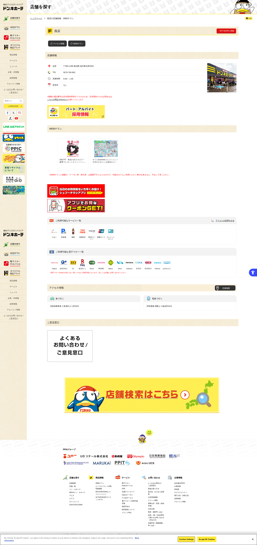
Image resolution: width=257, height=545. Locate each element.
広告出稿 (151, 509)
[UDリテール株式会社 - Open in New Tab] (94, 458)
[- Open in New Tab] (76, 196)
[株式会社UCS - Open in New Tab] (145, 464)
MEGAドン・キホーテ (77, 492)
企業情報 (178, 478)
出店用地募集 (153, 497)
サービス (13, 60)
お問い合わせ (154, 478)
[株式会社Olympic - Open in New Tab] (136, 458)
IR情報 (176, 489)
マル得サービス (127, 498)
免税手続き (126, 506)
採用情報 (13, 78)
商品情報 (13, 55)
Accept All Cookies (207, 539)
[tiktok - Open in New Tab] (10, 119)
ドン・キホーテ (75, 489)
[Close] (253, 539)
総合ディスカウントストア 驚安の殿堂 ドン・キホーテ (13, 7)
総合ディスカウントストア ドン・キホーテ (13, 233)
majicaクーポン (127, 495)
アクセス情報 (58, 44)
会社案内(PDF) (179, 483)
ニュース (13, 66)
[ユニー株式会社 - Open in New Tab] (70, 458)
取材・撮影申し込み (155, 512)
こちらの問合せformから (57, 99)
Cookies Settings (186, 539)
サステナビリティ (180, 492)
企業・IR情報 (13, 72)
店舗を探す (142, 395)
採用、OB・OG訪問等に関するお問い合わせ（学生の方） (156, 517)
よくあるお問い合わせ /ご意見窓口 (13, 91)
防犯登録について (128, 509)
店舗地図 (226, 288)
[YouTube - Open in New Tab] (16, 119)
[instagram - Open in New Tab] (19, 114)
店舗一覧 (72, 486)
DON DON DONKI (75, 505)
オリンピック (74, 502)
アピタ (71, 495)
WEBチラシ (78, 44)
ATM (123, 489)
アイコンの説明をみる (225, 221)
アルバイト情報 (13, 84)
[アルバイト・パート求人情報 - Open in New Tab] (76, 112)
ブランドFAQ (126, 513)
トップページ (36, 18)
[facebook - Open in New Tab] (7, 114)
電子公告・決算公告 (181, 495)
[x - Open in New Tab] (13, 114)
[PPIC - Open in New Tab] (13, 151)
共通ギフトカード (128, 492)
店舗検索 (72, 483)
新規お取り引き (153, 489)
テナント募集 (153, 500)
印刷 (250, 18)
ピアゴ (71, 499)
